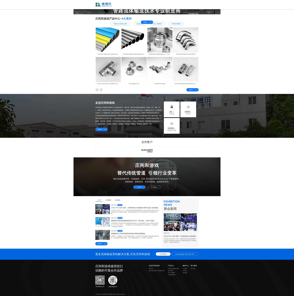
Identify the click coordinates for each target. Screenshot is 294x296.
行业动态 (117, 200)
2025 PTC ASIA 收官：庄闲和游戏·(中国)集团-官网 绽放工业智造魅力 (180, 236)
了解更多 (190, 89)
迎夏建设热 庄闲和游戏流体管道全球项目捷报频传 (128, 233)
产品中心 (158, 4)
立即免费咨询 (163, 254)
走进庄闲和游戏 (135, 4)
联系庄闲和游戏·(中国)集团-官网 (193, 9)
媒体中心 (170, 4)
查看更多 (99, 243)
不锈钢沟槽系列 (171, 274)
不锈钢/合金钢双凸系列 (173, 268)
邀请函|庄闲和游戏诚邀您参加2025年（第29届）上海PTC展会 (132, 221)
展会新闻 (185, 272)
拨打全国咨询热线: (184, 254)
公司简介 (139, 187)
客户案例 (181, 4)
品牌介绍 (151, 268)
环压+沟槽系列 (171, 272)
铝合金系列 (170, 270)
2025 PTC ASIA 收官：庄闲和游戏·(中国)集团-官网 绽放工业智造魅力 (135, 208)
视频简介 (155, 187)
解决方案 (147, 4)
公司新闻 (108, 200)
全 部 (99, 200)
